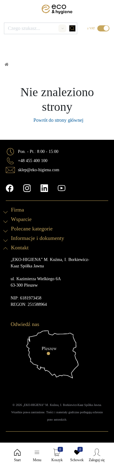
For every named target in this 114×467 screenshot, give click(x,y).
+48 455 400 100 (32, 160)
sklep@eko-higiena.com (38, 170)
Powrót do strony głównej (57, 120)
